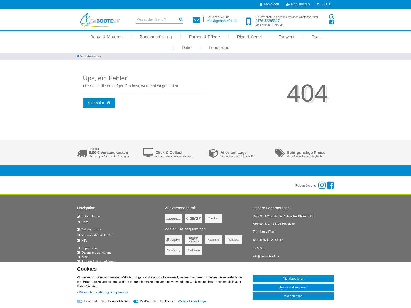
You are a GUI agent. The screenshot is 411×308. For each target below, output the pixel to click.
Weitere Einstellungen (192, 301)
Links (84, 222)
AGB (85, 257)
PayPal (144, 301)
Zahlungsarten (91, 229)
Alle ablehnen (293, 296)
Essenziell (90, 301)
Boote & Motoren (106, 36)
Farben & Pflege (204, 36)
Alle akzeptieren (293, 278)
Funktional (167, 301)
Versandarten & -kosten (97, 235)
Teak (316, 36)
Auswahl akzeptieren (293, 287)
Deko (187, 47)
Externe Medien (118, 301)
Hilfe (84, 240)
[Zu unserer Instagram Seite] (331, 16)
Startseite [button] (96, 103)
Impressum (89, 248)
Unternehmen (90, 216)
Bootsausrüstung (156, 36)
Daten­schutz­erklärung (97, 252)
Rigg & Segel (249, 36)
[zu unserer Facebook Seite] (331, 22)
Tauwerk (287, 36)
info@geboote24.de (222, 19)
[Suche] (181, 19)
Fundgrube (219, 47)
